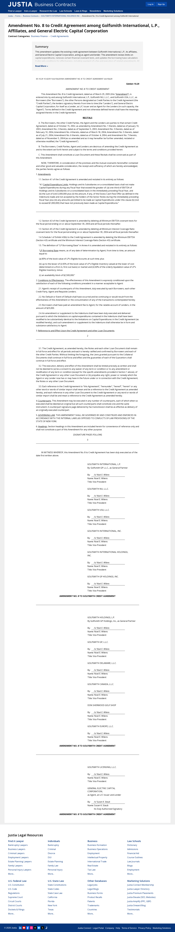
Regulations (14, 893)
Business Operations (98, 849)
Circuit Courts (14, 901)
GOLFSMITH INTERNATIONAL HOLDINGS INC (60, 16)
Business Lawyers (16, 849)
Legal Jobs (92, 884)
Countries (92, 909)
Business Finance (39, 36)
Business (92, 841)
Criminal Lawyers (16, 853)
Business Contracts (31, 16)
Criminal (52, 849)
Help (118, 928)
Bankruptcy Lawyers (18, 845)
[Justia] (20, 4)
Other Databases (97, 880)
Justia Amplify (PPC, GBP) (139, 901)
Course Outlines (135, 857)
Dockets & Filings (16, 909)
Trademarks (93, 905)
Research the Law (48, 11)
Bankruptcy (53, 845)
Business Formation (97, 845)
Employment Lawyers (18, 857)
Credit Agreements (60, 36)
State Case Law (55, 893)
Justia (10, 16)
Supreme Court (15, 897)
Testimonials (133, 909)
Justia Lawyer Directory (138, 889)
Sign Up (161, 4)
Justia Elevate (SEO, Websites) (141, 897)
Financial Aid (133, 853)
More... (11, 873)
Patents (91, 901)
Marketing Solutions (113, 11)
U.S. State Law (56, 880)
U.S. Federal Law (17, 880)
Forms (17, 16)
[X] (42, 927)
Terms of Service (129, 928)
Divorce (51, 853)
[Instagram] (31, 927)
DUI (50, 857)
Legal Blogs (93, 889)
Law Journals (133, 861)
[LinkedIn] (20, 927)
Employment (94, 853)
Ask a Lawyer (31, 11)
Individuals (54, 841)
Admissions (132, 849)
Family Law (53, 865)
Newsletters (95, 11)
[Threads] (35, 927)
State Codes (53, 889)
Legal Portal (98, 928)
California (52, 897)
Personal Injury (55, 869)
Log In (150, 4)
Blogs (130, 865)
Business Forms (95, 893)
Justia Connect (84, 928)
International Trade (97, 861)
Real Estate (93, 865)
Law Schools (65, 11)
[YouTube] (23, 927)
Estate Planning (55, 861)
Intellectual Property (97, 857)
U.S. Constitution (16, 884)
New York (52, 905)
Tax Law (91, 869)
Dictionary (132, 845)
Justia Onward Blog (136, 905)
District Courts (15, 905)
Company (109, 928)
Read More (40, 66)
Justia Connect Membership (140, 884)
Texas (51, 909)
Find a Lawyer (15, 11)
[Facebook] (27, 927)
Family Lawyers (15, 865)
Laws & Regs (80, 11)
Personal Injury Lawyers (19, 869)
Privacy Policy (144, 928)
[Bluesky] (38, 927)
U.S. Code (12, 889)
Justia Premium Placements (140, 893)
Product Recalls (95, 897)
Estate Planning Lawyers (20, 861)
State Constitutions (57, 884)
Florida (51, 901)
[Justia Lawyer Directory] (46, 927)
